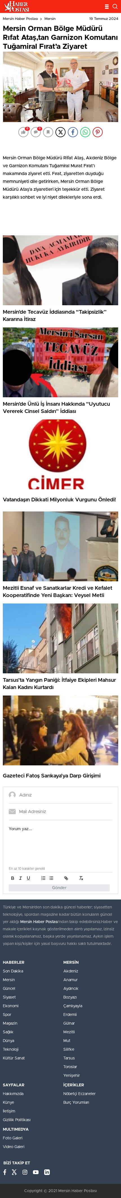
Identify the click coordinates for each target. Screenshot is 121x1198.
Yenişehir (71, 1076)
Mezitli (69, 1032)
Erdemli (70, 1015)
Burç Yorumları (76, 1103)
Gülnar (69, 1023)
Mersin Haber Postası (20, 19)
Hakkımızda (13, 1094)
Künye (8, 1103)
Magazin (10, 1023)
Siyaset (9, 997)
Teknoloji (11, 1050)
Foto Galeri (13, 1138)
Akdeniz (70, 971)
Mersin (49, 19)
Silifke (68, 1050)
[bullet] (51, 878)
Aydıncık (71, 989)
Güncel (9, 989)
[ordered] (43, 878)
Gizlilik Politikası (17, 1120)
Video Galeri (13, 1147)
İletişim (9, 1111)
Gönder (59, 888)
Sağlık (8, 1032)
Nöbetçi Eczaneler (79, 1094)
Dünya (8, 1041)
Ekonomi (11, 1006)
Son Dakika (13, 971)
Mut (66, 1041)
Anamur (70, 980)
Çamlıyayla (72, 1006)
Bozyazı (70, 997)
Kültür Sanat (14, 1058)
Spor (7, 1015)
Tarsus (69, 1058)
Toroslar (70, 1067)
